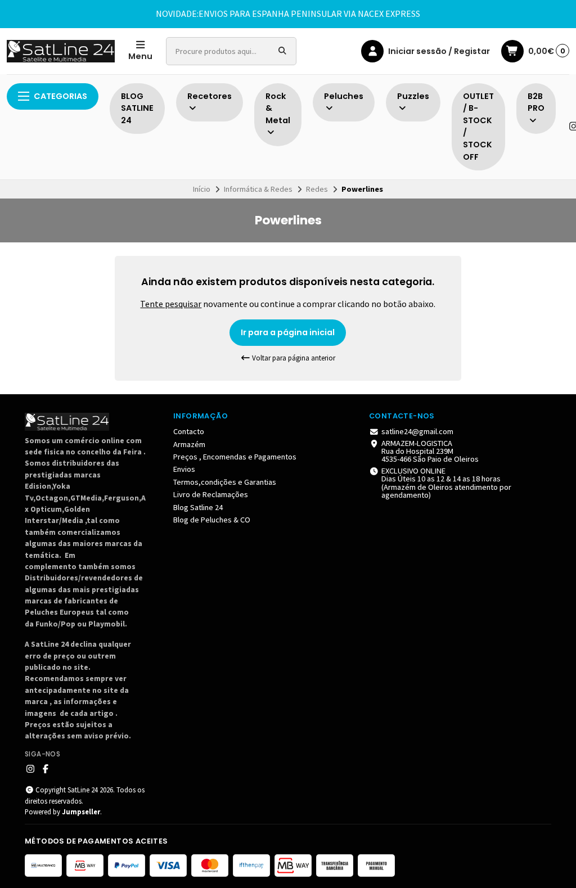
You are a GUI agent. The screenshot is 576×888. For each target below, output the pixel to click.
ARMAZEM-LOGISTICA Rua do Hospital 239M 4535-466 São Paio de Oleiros (430, 451)
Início (201, 189)
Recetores (209, 96)
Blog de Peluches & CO (211, 520)
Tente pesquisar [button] (170, 303)
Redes (317, 189)
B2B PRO (536, 102)
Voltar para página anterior (292, 358)
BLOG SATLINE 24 (137, 108)
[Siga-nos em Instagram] (30, 769)
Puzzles (413, 96)
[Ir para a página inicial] (61, 51)
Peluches (343, 96)
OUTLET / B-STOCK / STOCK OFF (478, 127)
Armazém (189, 444)
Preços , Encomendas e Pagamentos (234, 457)
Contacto (188, 431)
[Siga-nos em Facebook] (45, 769)
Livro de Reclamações (210, 494)
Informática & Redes (258, 189)
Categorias (60, 96)
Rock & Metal (278, 108)
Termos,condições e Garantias (224, 482)
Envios (184, 469)
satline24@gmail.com (417, 431)
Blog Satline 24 (198, 507)
